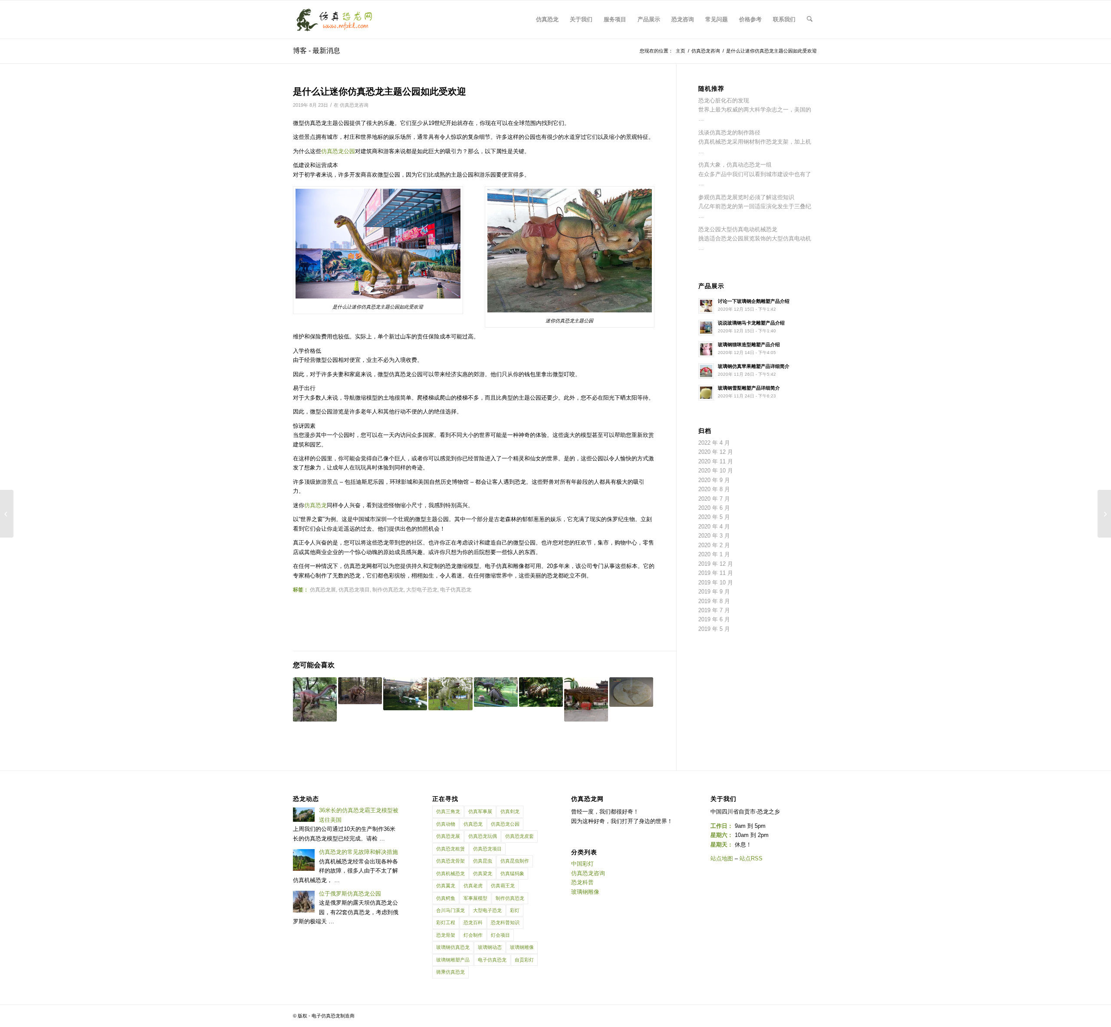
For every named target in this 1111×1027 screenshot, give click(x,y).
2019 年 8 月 (714, 601)
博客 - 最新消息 (316, 50)
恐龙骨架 (445, 935)
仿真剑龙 (509, 811)
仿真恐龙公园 (338, 151)
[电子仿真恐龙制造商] (334, 19)
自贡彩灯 (524, 959)
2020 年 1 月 (714, 554)
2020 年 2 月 (714, 545)
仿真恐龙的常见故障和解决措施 (358, 852)
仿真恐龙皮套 (519, 836)
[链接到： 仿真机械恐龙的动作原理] (541, 691)
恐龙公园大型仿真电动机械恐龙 (737, 229)
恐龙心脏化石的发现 (723, 100)
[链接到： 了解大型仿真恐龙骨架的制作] (631, 691)
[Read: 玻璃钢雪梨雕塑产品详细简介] (706, 392)
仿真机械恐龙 (450, 873)
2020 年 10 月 (715, 470)
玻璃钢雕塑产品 (453, 959)
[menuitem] (547, 19)
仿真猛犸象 (512, 873)
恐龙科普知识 (505, 922)
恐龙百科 (473, 922)
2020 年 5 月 (714, 517)
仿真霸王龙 (503, 885)
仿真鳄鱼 (445, 898)
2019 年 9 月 (714, 591)
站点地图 (721, 858)
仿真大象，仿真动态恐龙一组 (735, 164)
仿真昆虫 (482, 860)
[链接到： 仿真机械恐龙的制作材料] (450, 693)
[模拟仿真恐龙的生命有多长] (6, 514)
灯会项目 (500, 935)
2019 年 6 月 (714, 619)
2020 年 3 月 (714, 535)
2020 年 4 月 (714, 526)
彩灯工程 (445, 922)
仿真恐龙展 (323, 589)
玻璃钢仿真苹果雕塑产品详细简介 (753, 366)
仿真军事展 (480, 811)
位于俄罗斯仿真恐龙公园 (350, 893)
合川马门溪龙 (450, 910)
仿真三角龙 (448, 811)
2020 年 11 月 (715, 461)
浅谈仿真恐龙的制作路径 (729, 132)
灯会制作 (473, 935)
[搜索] (809, 19)
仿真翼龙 (445, 885)
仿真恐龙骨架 (450, 860)
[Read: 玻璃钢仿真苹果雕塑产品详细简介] (706, 371)
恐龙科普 (582, 882)
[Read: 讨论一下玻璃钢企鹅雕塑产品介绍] (706, 306)
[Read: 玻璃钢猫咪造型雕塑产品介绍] (706, 349)
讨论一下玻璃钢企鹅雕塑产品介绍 (753, 301)
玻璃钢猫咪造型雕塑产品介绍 (749, 344)
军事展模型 (475, 898)
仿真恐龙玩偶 (482, 836)
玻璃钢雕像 (522, 947)
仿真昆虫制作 (514, 860)
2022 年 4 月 (714, 443)
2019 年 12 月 (715, 564)
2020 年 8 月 (714, 489)
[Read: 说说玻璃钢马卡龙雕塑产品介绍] (706, 327)
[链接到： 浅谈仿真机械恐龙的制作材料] (405, 693)
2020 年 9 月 (714, 480)
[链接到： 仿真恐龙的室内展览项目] (586, 699)
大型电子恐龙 (421, 589)
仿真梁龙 (482, 873)
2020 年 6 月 (714, 508)
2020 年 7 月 (714, 498)
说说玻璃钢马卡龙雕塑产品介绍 (751, 322)
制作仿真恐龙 (388, 589)
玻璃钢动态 (490, 947)
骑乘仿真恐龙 (450, 972)
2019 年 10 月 (715, 582)
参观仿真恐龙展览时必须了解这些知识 (746, 197)
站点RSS (751, 858)
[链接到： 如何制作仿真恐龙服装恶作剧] (315, 699)
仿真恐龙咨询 (354, 105)
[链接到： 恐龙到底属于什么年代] (360, 690)
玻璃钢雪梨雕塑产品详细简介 (749, 387)
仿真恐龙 (315, 505)
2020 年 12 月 (715, 452)
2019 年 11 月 (715, 573)
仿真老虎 (473, 885)
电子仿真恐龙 (455, 589)
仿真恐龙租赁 (450, 848)
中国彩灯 (582, 863)
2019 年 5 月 (714, 629)
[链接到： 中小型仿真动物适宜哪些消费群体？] (496, 691)
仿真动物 (445, 824)
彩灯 (514, 910)
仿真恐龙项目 (354, 589)
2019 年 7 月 (714, 610)
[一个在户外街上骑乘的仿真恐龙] (1104, 514)
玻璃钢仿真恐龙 (453, 947)
